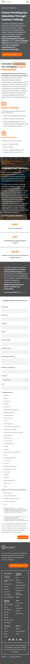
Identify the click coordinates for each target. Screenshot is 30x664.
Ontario (6, 615)
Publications (19, 608)
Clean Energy (19, 582)
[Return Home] (6, 2)
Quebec (6, 617)
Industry (6, 586)
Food (17, 577)
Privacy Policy (17, 532)
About (5, 628)
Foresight (7, 657)
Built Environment (20, 585)
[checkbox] (15, 441)
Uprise (23, 292)
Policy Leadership (8, 597)
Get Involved (8, 573)
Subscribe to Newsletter (17, 565)
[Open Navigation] (27, 2)
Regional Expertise (7, 601)
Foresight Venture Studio (9, 580)
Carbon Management (19, 593)
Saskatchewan (8, 609)
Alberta (6, 607)
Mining (17, 597)
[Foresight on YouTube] (20, 639)
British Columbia (8, 604)
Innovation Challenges (7, 576)
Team (5, 636)
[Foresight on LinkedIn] (9, 639)
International (7, 622)
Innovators (7, 592)
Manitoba (6, 612)
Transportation (20, 588)
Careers (6, 631)
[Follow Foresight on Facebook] (13, 639)
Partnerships (7, 594)
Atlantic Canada (8, 620)
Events (17, 605)
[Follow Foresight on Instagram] (17, 639)
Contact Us (7, 626)
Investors (6, 589)
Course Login (19, 603)
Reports (18, 611)
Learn (17, 600)
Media (5, 634)
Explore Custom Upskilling (10, 54)
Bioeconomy (19, 590)
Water (17, 580)
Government (7, 584)
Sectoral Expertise (18, 574)
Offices (18, 626)
